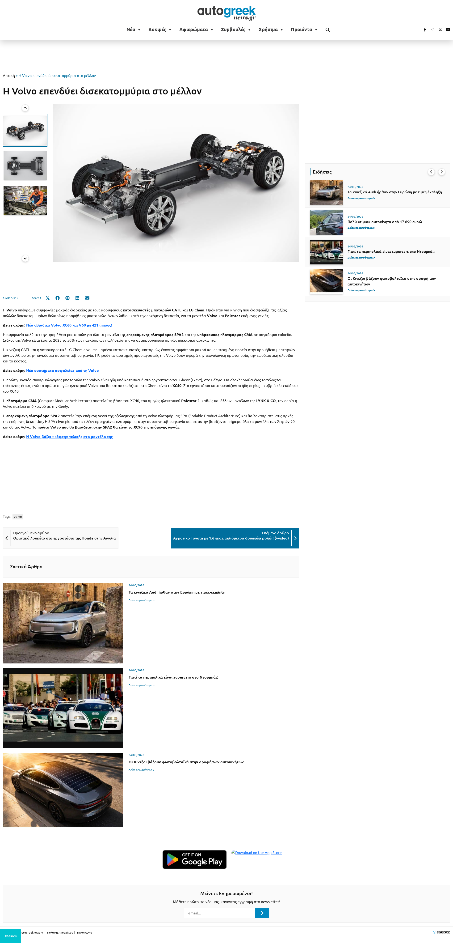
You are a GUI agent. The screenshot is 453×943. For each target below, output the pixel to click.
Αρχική (9, 75)
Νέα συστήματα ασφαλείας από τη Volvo (62, 370)
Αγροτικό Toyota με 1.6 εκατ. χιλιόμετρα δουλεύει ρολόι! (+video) (231, 538)
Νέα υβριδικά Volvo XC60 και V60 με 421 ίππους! (69, 325)
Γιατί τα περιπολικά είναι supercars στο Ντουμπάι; (391, 251)
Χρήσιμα (268, 29)
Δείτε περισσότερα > (142, 600)
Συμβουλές (233, 29)
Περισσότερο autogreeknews (22, 932)
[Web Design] (441, 932)
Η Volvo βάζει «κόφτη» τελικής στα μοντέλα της (69, 436)
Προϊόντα (301, 29)
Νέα (130, 29)
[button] (25, 130)
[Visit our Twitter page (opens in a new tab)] (438, 29)
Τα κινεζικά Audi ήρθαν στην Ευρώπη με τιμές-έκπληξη (395, 192)
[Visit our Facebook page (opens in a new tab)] (422, 29)
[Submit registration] (262, 913)
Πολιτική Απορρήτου (60, 932)
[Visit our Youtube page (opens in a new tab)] (446, 29)
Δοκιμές (157, 29)
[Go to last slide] (25, 107)
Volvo (18, 516)
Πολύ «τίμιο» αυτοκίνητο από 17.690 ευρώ (385, 222)
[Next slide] (25, 258)
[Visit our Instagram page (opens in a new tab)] (430, 29)
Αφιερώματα (193, 29)
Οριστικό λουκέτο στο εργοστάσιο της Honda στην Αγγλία (64, 538)
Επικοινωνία (84, 932)
